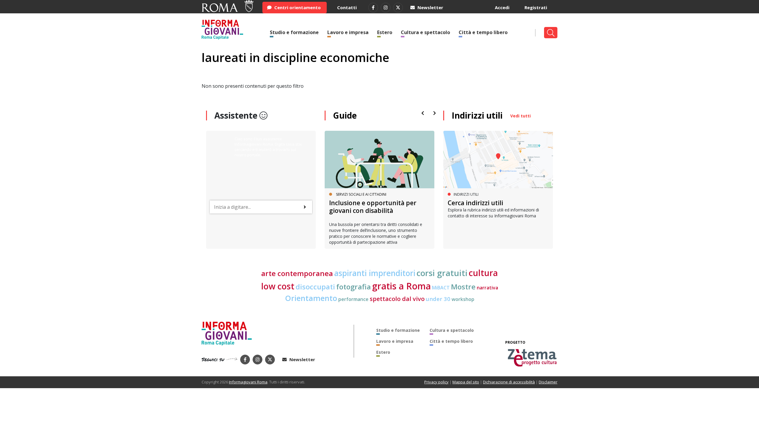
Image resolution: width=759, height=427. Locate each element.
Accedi (502, 7)
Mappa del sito (465, 382)
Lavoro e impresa (348, 32)
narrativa (487, 287)
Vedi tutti (520, 116)
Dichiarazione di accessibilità (509, 382)
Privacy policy (436, 382)
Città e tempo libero (483, 32)
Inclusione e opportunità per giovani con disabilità (372, 206)
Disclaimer (548, 382)
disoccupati (315, 286)
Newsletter (429, 7)
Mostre (463, 286)
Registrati (535, 7)
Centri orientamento (297, 7)
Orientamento (311, 298)
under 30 (438, 298)
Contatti (347, 7)
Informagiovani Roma (248, 382)
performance (353, 299)
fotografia (353, 286)
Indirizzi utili (477, 115)
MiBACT (441, 287)
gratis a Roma (401, 286)
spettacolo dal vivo (397, 299)
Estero (384, 32)
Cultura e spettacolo (425, 32)
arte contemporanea (297, 273)
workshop (463, 299)
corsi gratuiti (442, 272)
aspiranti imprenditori (374, 273)
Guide (345, 115)
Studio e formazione (294, 32)
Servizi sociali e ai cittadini (361, 194)
